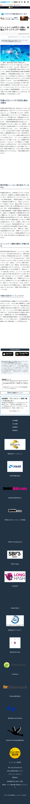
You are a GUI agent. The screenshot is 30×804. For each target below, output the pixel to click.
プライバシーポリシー (15, 774)
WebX (26, 803)
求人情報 (15, 424)
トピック (15, 803)
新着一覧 (9, 803)
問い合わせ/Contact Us (15, 767)
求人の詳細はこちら (18, 411)
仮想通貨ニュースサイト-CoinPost (18, 795)
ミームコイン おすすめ (12, 82)
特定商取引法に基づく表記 (15, 781)
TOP (3, 803)
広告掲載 (15, 420)
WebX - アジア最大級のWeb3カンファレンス (15, 786)
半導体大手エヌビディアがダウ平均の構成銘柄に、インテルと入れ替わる (14, 387)
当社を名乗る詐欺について (15, 771)
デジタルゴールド (19, 258)
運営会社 (15, 777)
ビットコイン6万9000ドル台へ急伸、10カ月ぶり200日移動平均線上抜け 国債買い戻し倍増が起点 (15, 383)
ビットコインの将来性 (7, 5)
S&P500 (20, 117)
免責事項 (15, 427)
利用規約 (15, 430)
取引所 (20, 803)
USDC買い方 (18, 5)
